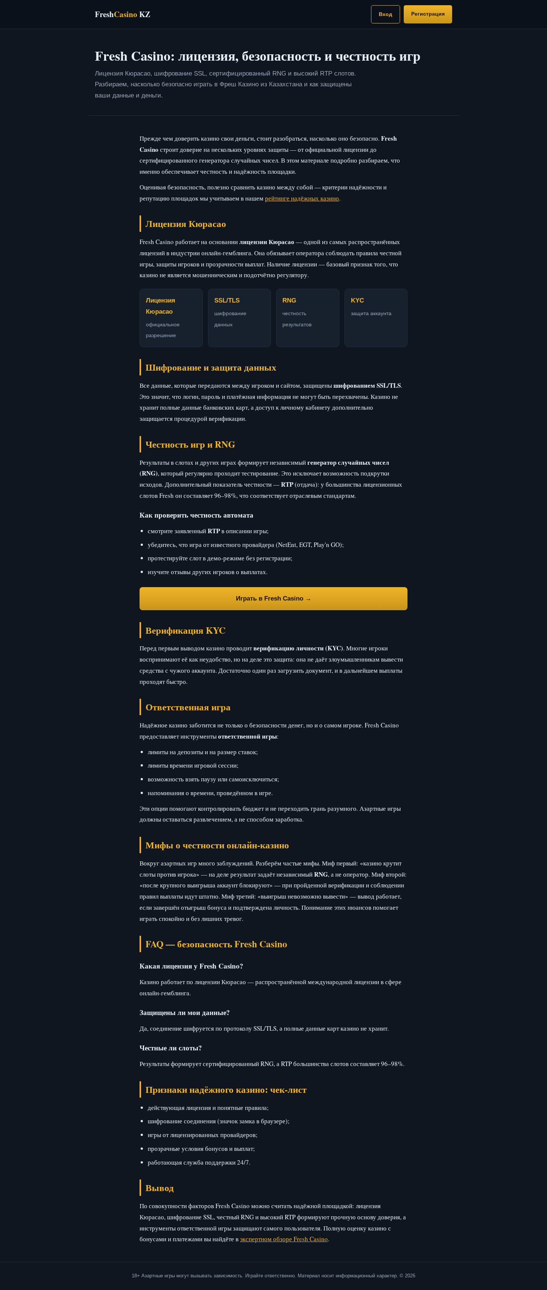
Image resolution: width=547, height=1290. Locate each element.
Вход (385, 14)
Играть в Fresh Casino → (273, 598)
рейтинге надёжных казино (302, 198)
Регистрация (428, 14)
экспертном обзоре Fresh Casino (284, 1239)
